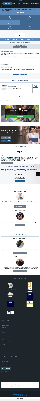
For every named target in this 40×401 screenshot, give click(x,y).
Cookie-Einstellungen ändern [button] (5, 374)
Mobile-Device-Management (13, 158)
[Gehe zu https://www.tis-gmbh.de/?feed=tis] (18, 395)
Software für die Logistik (25, 9)
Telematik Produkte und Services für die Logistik (12, 9)
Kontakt (2, 6)
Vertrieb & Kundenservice (6, 322)
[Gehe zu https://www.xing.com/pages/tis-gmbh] (16, 395)
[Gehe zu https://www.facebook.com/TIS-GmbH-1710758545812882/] (24, 395)
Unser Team (4, 327)
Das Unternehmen (26, 3)
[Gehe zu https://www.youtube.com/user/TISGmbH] (14, 395)
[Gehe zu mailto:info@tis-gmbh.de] (26, 395)
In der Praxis (19, 3)
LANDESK (23, 157)
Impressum (4, 334)
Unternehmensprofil (5, 325)
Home (1, 3)
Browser (32, 158)
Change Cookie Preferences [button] (5, 371)
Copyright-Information (6, 344)
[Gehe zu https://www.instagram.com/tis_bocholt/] (22, 395)
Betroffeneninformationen (6, 341)
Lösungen (13, 3)
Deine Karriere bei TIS (6, 329)
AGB (2, 339)
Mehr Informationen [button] (20, 113)
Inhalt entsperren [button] (20, 116)
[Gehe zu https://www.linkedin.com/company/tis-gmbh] (20, 395)
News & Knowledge (34, 3)
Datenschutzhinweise (6, 336)
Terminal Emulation (5, 158)
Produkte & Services (7, 3)
